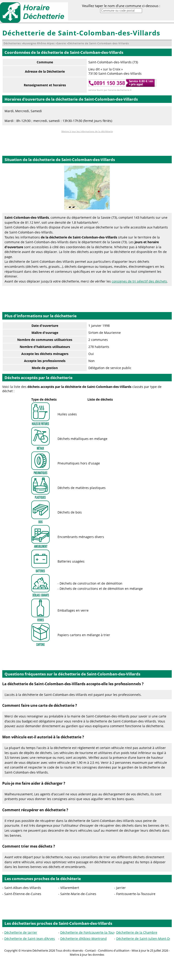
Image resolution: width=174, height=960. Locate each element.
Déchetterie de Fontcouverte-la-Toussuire (91, 932)
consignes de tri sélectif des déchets (139, 281)
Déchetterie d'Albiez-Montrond (83, 938)
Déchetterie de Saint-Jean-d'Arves (29, 938)
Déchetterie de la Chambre (136, 932)
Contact (90, 950)
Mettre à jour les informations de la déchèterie (87, 131)
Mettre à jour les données (87, 955)
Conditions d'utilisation (113, 950)
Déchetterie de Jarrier (20, 932)
